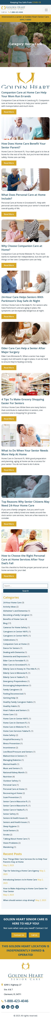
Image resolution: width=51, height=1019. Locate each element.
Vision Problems (10, 843)
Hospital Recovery (11, 739)
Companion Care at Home (15, 644)
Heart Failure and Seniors (15, 710)
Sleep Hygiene (9, 826)
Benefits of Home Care (13, 619)
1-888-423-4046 (16, 12)
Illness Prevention (11, 743)
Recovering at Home (12, 793)
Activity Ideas (9, 606)
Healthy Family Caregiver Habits (18, 702)
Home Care (8, 714)
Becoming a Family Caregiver (16, 615)
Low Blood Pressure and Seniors (18, 751)
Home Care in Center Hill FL (15, 718)
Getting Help (9, 698)
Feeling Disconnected (13, 693)
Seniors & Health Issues (14, 818)
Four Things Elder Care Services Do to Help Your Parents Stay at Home (25, 860)
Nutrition (7, 776)
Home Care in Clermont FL (15, 722)
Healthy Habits (10, 706)
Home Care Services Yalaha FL (16, 731)
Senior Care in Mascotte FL (15, 801)
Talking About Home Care (15, 838)
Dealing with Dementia (13, 652)
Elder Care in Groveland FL (15, 664)
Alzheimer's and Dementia (15, 611)
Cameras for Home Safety (15, 627)
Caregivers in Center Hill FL (15, 631)
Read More (9, 112)
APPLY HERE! (25, 19)
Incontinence (9, 747)
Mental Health (9, 764)
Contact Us (19, 935)
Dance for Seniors (11, 648)
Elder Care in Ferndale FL (14, 660)
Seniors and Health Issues (15, 822)
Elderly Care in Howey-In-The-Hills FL (20, 669)
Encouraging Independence (15, 685)
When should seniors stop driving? (19, 900)
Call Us (34, 935)
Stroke (6, 834)
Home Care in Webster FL (14, 727)
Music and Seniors (11, 768)
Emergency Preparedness (15, 681)
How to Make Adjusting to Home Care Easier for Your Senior (25, 890)
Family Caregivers (11, 689)
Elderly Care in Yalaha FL (14, 677)
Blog (5, 623)
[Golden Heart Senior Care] (25, 971)
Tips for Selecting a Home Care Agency (21, 870)
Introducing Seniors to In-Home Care (20, 879)
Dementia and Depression (15, 656)
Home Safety (9, 735)
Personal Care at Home (13, 789)
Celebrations (9, 640)
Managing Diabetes (12, 760)
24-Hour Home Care (12, 602)
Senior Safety (9, 814)
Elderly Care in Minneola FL (15, 673)
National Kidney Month (13, 772)
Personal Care (9, 785)
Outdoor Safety (10, 780)
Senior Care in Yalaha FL (14, 809)
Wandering (8, 847)
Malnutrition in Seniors (13, 756)
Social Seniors (9, 830)
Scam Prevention (11, 797)
